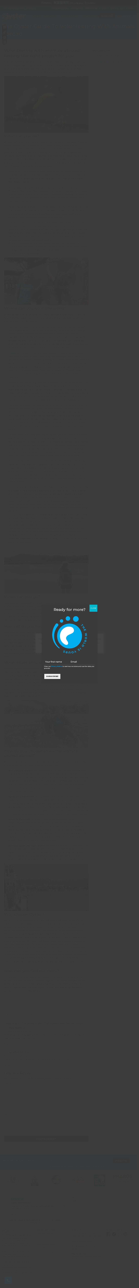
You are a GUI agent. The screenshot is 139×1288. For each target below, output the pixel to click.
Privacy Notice (56, 666)
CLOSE (93, 608)
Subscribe (52, 676)
